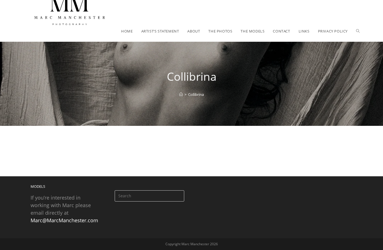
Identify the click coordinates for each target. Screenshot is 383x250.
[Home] (181, 94)
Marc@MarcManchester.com (64, 220)
